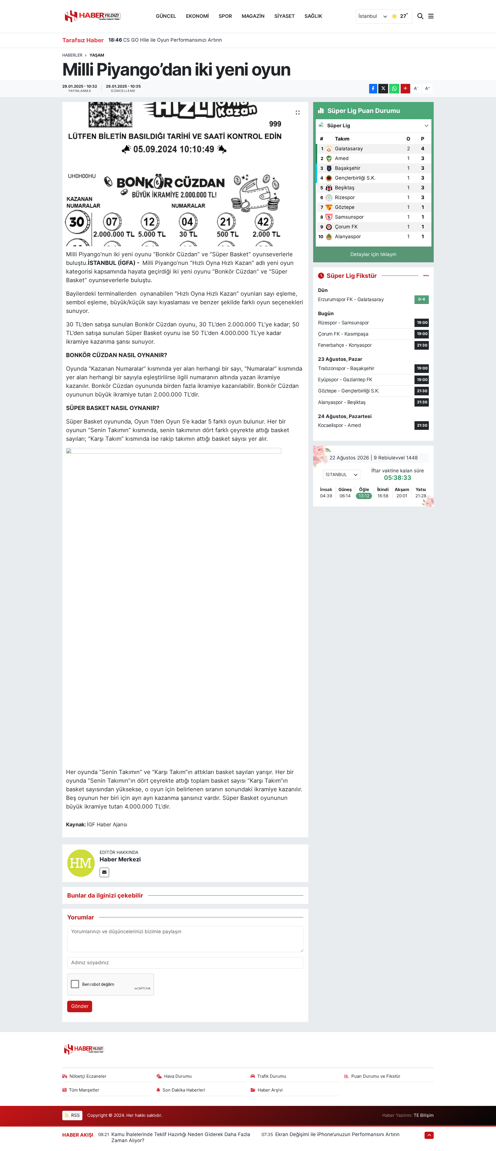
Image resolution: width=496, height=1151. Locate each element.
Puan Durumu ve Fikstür (375, 1076)
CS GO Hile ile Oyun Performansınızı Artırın (165, 40)
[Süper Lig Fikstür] (426, 275)
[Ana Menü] (428, 16)
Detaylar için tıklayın (373, 254)
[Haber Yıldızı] (92, 15)
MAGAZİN (253, 16)
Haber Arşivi (270, 1090)
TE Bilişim (424, 1115)
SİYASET (284, 16)
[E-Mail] (104, 872)
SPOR (225, 16)
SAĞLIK (313, 16)
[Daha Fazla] (405, 88)
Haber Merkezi (120, 859)
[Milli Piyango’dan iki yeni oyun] (185, 174)
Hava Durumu (178, 1076)
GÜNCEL (166, 16)
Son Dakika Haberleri (183, 1090)
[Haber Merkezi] (81, 863)
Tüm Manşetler (84, 1090)
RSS (75, 1115)
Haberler (72, 55)
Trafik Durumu (271, 1076)
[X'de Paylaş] (383, 88)
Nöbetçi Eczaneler (87, 1076)
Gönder (79, 1006)
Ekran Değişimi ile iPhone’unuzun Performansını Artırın (337, 1134)
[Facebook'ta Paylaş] (373, 88)
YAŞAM (97, 55)
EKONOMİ (197, 16)
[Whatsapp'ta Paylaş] (394, 88)
